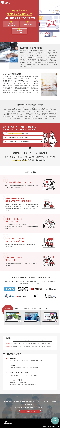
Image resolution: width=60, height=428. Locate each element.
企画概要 (44, 426)
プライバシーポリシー (53, 426)
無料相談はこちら (30, 411)
